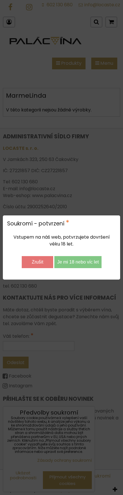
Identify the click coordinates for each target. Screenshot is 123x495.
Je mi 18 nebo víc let (78, 262)
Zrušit (37, 262)
